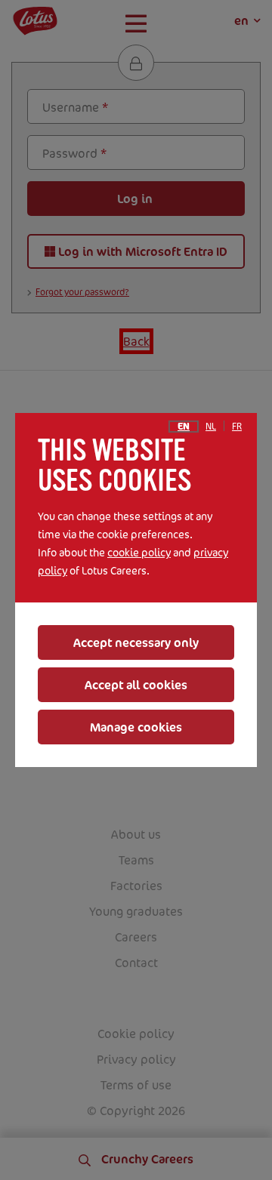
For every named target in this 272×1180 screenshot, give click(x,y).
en (184, 426)
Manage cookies (136, 727)
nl (211, 426)
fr (237, 426)
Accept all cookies (136, 684)
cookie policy (139, 552)
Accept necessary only (136, 642)
